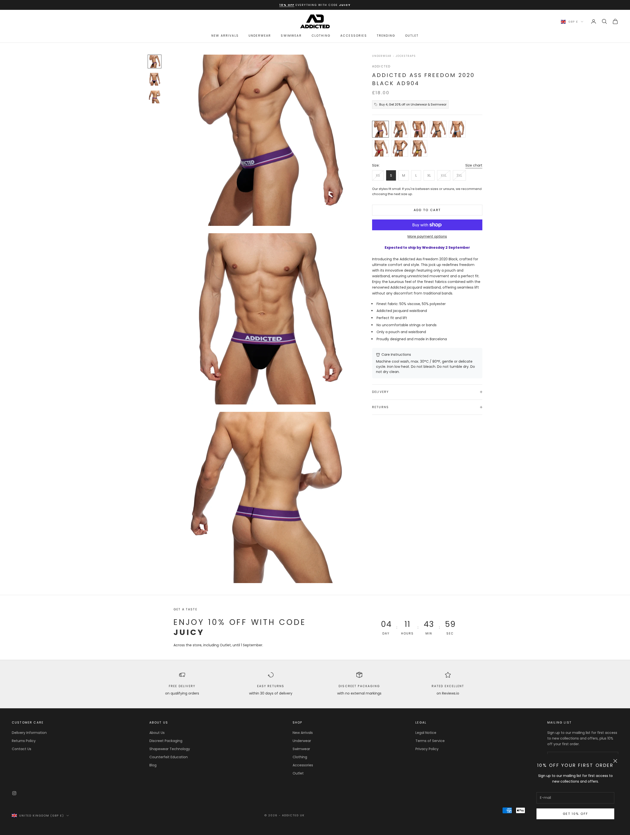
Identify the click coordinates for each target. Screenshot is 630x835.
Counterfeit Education (168, 757)
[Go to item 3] (154, 97)
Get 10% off (575, 813)
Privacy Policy (427, 748)
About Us (157, 732)
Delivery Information (29, 732)
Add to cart (427, 210)
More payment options (427, 236)
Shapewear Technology (169, 748)
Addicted (381, 66)
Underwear (260, 35)
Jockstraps (406, 56)
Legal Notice (425, 732)
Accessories (353, 35)
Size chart (473, 165)
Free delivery (182, 686)
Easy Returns (270, 686)
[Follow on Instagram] (14, 793)
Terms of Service (430, 740)
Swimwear (291, 35)
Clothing (321, 35)
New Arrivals (225, 35)
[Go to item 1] (154, 61)
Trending (386, 35)
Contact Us (21, 748)
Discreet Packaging (359, 686)
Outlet (412, 35)
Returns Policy (24, 740)
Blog (153, 765)
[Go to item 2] (154, 79)
